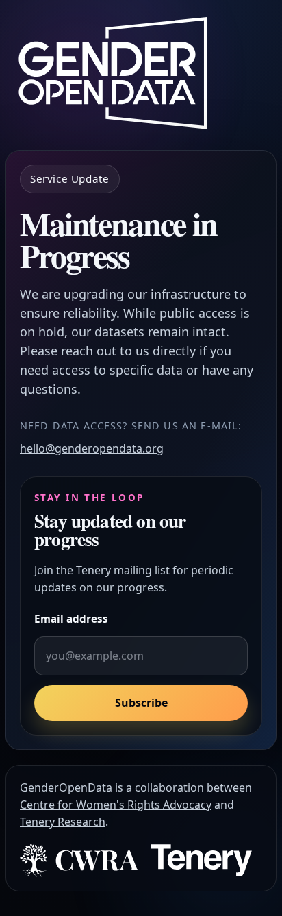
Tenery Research (62, 821)
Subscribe (141, 702)
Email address (71, 618)
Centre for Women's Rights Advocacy (116, 804)
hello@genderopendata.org (92, 448)
